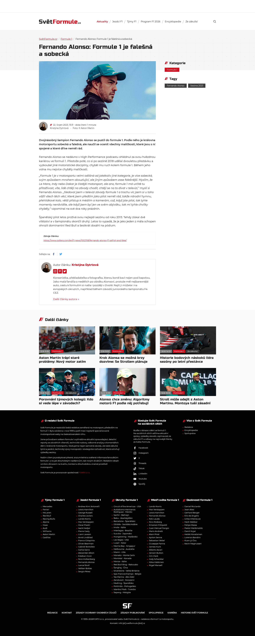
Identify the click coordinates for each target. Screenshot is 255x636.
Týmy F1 (131, 21)
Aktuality (102, 21)
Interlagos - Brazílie (123, 530)
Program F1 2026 (150, 21)
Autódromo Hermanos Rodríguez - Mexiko (124, 510)
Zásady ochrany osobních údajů (96, 612)
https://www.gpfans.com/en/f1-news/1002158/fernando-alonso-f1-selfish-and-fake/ (85, 240)
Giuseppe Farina (157, 543)
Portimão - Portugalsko (125, 586)
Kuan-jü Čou (190, 540)
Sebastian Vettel (157, 540)
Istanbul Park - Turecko (125, 589)
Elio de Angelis (191, 516)
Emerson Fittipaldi (158, 525)
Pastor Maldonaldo (193, 528)
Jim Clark (153, 556)
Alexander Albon (86, 553)
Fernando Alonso (175, 85)
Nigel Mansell (155, 565)
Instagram (144, 453)
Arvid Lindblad (85, 537)
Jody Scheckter (156, 559)
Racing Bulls (49, 519)
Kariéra (172, 612)
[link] (214, 21)
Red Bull (47, 516)
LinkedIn (143, 473)
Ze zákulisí (191, 21)
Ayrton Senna (155, 537)
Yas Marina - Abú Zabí (124, 577)
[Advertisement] (127, 6)
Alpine (46, 522)
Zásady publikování (133, 612)
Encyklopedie (173, 21)
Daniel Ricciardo (192, 506)
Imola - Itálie (120, 527)
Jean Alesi (189, 509)
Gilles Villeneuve (192, 519)
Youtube (143, 479)
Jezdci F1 (117, 21)
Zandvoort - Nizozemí (124, 580)
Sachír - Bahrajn (121, 515)
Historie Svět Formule (194, 612)
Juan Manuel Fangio (159, 528)
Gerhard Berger (192, 512)
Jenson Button (156, 553)
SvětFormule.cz (48, 39)
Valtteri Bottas (85, 568)
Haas (45, 525)
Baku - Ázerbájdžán (123, 518)
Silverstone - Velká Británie (126, 571)
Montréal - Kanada (122, 558)
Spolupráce (190, 433)
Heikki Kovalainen (193, 534)
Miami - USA (119, 552)
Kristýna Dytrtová (59, 128)
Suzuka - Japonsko (123, 533)
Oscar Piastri (84, 525)
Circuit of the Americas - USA (127, 506)
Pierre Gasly (84, 531)
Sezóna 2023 (196, 85)
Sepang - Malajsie (122, 592)
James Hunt (155, 546)
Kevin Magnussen (193, 543)
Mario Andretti (156, 531)
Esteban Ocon (85, 556)
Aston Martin (49, 534)
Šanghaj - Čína (121, 567)
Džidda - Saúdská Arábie (125, 524)
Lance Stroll (84, 565)
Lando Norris (84, 519)
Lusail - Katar (120, 543)
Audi (45, 528)
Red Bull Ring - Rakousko (126, 564)
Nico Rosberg (155, 522)
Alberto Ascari (155, 550)
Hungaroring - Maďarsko (125, 536)
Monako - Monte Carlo (124, 555)
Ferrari (46, 509)
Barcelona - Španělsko (124, 521)
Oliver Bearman (86, 543)
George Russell (85, 512)
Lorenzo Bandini (192, 537)
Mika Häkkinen (156, 562)
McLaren (47, 512)
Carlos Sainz (84, 550)
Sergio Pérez (84, 571)
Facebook (143, 448)
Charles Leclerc (85, 516)
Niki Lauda (154, 519)
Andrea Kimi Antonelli (89, 506)
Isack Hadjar (84, 528)
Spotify (142, 484)
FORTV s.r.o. (84, 472)
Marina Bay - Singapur (124, 546)
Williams (47, 531)
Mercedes (47, 506)
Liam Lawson (84, 534)
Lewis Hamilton (85, 509)
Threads (142, 463)
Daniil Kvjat (190, 531)
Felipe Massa (190, 525)
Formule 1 (66, 39)
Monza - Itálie (120, 561)
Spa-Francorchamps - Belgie (127, 574)
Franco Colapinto (86, 540)
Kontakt (67, 612)
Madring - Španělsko (124, 583)
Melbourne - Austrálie (124, 549)
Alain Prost (154, 534)
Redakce (188, 427)
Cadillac (47, 537)
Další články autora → (66, 299)
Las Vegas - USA (121, 540)
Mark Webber (190, 522)
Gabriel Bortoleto (86, 546)
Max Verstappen (86, 522)
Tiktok (141, 468)
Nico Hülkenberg (86, 559)
